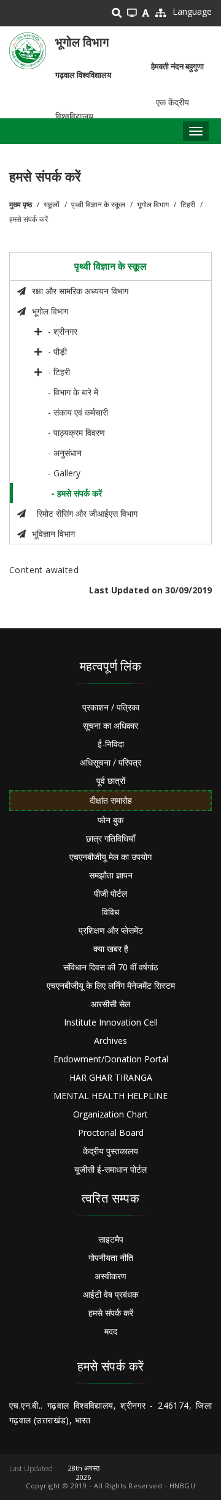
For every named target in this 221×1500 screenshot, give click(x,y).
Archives (110, 1040)
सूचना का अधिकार (110, 725)
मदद (110, 1331)
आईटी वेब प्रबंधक (110, 1294)
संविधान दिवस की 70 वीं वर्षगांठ (110, 967)
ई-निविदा (111, 744)
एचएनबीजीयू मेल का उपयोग (110, 856)
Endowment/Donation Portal (110, 1059)
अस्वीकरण (110, 1276)
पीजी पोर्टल (110, 893)
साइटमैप (110, 1239)
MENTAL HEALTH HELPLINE (110, 1096)
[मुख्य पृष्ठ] (27, 50)
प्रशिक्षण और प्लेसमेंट (111, 930)
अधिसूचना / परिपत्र (110, 762)
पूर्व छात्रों (110, 780)
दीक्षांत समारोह (111, 800)
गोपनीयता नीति (110, 1257)
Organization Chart (110, 1114)
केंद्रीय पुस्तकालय (110, 1151)
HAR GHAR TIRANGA (110, 1077)
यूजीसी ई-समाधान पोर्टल (110, 1169)
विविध (110, 912)
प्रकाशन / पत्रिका (110, 707)
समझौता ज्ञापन (111, 875)
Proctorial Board (111, 1132)
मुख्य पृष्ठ (20, 204)
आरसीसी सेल (110, 1004)
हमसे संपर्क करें (110, 1313)
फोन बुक (110, 820)
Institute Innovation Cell (111, 1022)
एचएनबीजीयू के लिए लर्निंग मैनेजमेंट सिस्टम (111, 985)
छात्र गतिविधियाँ (110, 838)
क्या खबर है (110, 948)
